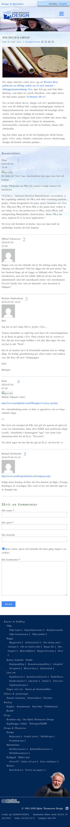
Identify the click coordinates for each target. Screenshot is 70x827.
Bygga (10, 638)
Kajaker (10, 706)
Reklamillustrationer (40, 748)
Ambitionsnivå (32, 642)
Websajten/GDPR (38, 723)
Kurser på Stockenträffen (38, 689)
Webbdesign (47, 736)
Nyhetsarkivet (34, 697)
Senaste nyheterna (16, 697)
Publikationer (51, 706)
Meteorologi (30, 668)
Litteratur (33, 680)
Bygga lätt (49, 646)
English (63, 3)
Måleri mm (24, 757)
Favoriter (47, 697)
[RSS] (67, 808)
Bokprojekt (14, 736)
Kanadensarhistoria (37, 676)
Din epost (7, 522)
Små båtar (37, 706)
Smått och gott (28, 761)
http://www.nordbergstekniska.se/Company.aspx (26, 476)
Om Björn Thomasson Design (38, 719)
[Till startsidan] (19, 15)
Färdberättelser (17, 680)
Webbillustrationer (18, 753)
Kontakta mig (14, 719)
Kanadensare (23, 706)
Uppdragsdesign (17, 684)
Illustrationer (13, 744)
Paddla (29, 659)
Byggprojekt (15, 642)
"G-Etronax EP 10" (36, 96)
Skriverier (58, 680)
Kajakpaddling (16, 664)
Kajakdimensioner (33, 629)
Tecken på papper (34, 769)
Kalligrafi (11, 757)
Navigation (14, 668)
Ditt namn (7, 510)
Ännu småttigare (48, 761)
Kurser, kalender (15, 659)
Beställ (10, 710)
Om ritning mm (51, 642)
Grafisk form (30, 736)
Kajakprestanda (55, 629)
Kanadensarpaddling (38, 664)
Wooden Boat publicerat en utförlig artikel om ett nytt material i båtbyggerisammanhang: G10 (30, 85)
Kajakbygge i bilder (17, 723)
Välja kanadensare (18, 634)
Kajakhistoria (16, 676)
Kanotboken (15, 769)
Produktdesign (16, 740)
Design (10, 732)
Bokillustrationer (17, 748)
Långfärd (58, 664)
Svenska (53, 3)
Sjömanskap (46, 668)
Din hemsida (8, 534)
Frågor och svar (15, 689)
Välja (9, 625)
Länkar (45, 680)
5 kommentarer (31, 42)
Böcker (10, 765)
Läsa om (11, 672)
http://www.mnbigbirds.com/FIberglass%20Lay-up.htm (30, 403)
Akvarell (13, 761)
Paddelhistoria (58, 676)
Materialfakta (27, 650)
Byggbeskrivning (45, 650)
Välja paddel (38, 634)
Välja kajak (15, 629)
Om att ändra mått (30, 646)
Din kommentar (10, 559)
